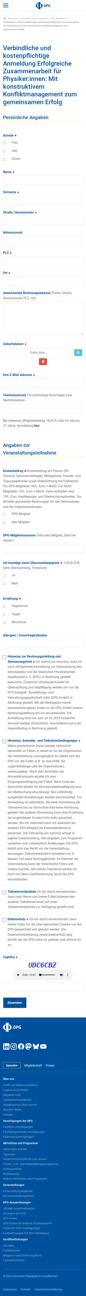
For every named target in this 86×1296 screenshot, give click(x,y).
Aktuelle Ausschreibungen (19, 1208)
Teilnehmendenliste (42, 899)
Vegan (16, 614)
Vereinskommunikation (17, 1099)
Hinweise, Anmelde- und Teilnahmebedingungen (45, 810)
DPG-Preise (10, 1218)
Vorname (10, 192)
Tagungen (9, 1154)
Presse (50, 1065)
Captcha (9, 957)
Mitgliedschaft (33, 1065)
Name (7, 172)
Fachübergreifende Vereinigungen (24, 1132)
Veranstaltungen (13, 1185)
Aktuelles (8, 1245)
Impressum (10, 1289)
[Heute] (78, 352)
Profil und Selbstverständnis (20, 1085)
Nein (15, 583)
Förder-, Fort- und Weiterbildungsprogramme (30, 1164)
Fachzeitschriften (14, 1260)
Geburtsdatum (13, 344)
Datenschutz (45, 932)
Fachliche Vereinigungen (18, 1127)
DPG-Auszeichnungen (17, 1202)
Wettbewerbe (11, 1173)
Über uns (8, 1079)
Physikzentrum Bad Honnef (20, 1104)
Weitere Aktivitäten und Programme (25, 1178)
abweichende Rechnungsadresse (37, 295)
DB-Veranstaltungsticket (18, 1196)
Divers (16, 159)
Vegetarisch (20, 606)
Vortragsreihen (12, 1168)
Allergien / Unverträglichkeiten (25, 635)
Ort (5, 273)
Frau (15, 142)
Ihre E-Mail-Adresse (18, 375)
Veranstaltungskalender (18, 1191)
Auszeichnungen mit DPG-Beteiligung (26, 1233)
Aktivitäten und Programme (34, 18)
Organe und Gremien (16, 1090)
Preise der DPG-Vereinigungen (21, 1228)
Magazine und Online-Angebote (22, 1255)
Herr (14, 151)
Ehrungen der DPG (14, 1213)
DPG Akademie (58, 18)
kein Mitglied (21, 522)
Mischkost (19, 622)
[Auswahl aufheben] (43, 361)
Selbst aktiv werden (15, 1149)
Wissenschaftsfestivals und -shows (25, 1159)
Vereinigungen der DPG (18, 1121)
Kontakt (8, 1114)
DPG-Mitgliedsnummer (39, 537)
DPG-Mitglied (21, 514)
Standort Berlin (12, 1109)
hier (37, 426)
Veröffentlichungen (15, 1239)
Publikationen (11, 1250)
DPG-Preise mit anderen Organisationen (27, 1223)
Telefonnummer (37, 397)
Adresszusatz (13, 232)
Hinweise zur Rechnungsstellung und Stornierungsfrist (45, 692)
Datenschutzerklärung (48, 1289)
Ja (13, 575)
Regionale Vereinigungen (18, 1136)
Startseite (12, 18)
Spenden (11, 1065)
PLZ (6, 253)
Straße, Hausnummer (19, 212)
